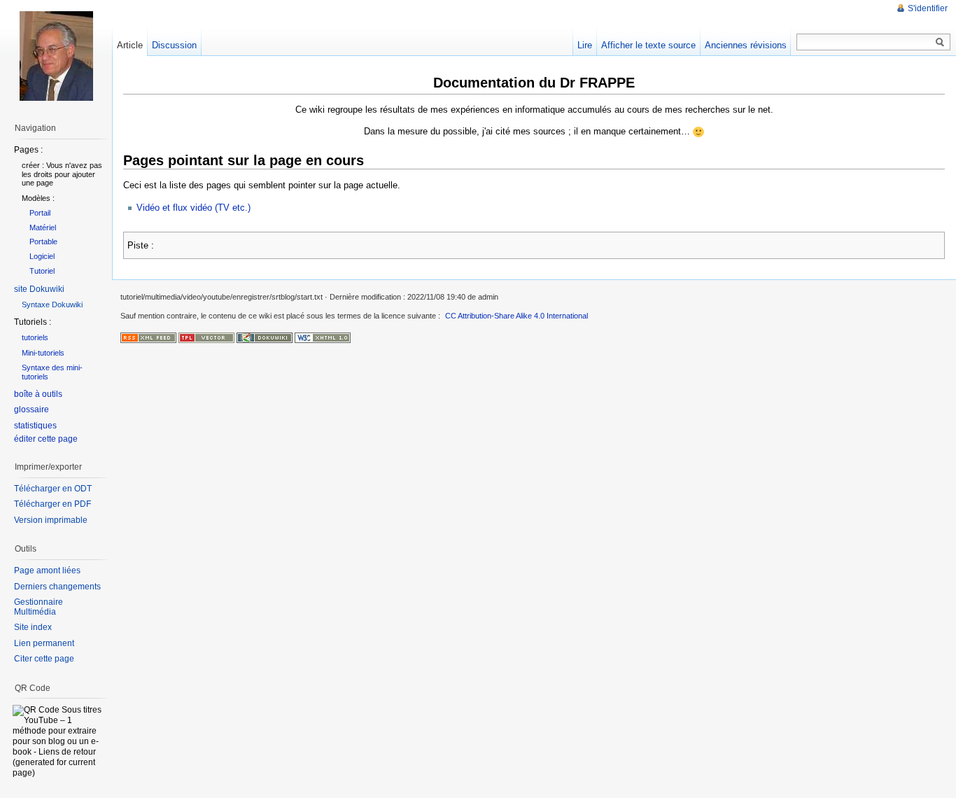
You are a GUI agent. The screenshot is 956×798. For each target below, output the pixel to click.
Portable (43, 241)
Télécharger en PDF (52, 504)
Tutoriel (42, 271)
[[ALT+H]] (56, 56)
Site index (33, 627)
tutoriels (35, 337)
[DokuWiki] (265, 336)
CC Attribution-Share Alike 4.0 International (516, 316)
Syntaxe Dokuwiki (52, 304)
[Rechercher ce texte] (940, 42)
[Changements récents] (148, 336)
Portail (39, 213)
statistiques (35, 425)
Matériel (42, 227)
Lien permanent (44, 643)
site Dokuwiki (39, 289)
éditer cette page (46, 439)
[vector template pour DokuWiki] (206, 336)
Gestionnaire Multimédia (38, 607)
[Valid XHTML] (323, 336)
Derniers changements (57, 587)
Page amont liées (47, 570)
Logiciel (42, 256)
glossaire (31, 409)
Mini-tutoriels (43, 353)
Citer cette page (44, 659)
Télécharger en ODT (53, 488)
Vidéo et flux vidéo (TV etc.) (193, 207)
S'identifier (928, 8)
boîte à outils (38, 394)
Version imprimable (50, 520)
